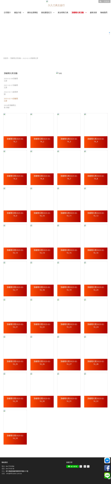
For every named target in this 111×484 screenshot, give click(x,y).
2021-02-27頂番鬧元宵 (11, 86)
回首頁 (5, 58)
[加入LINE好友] (72, 466)
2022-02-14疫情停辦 (11, 93)
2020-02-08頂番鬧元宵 (11, 79)
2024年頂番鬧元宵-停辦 (10, 106)
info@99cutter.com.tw (14, 473)
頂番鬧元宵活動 (15, 58)
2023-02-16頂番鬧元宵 (11, 99)
